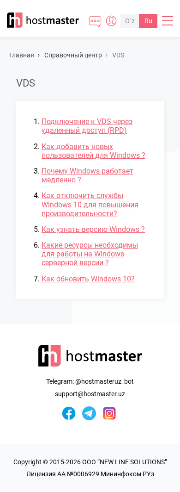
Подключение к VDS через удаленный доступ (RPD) (87, 126)
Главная (21, 55)
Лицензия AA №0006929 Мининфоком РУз (90, 474)
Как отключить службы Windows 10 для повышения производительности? (90, 204)
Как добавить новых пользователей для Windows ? (93, 151)
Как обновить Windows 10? (88, 278)
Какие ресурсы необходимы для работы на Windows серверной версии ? (90, 254)
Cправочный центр (73, 55)
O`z (130, 21)
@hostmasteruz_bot (104, 381)
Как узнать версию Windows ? (93, 229)
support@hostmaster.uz (90, 394)
